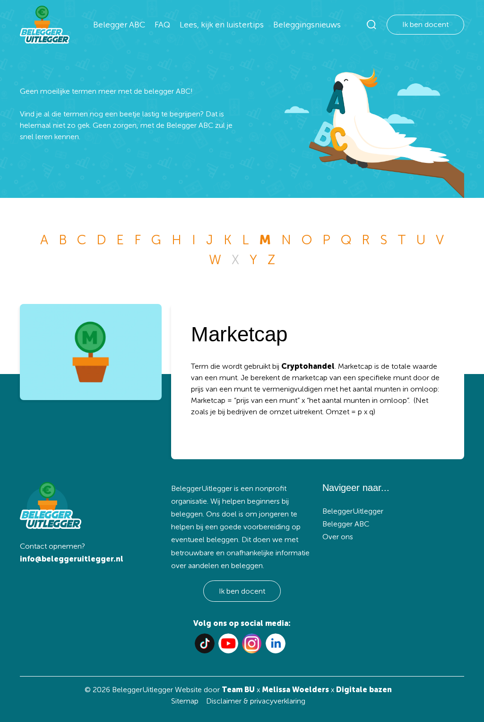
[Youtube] (228, 643)
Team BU (238, 689)
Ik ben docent (425, 24)
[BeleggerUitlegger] (44, 25)
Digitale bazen (364, 689)
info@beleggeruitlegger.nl (71, 558)
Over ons (337, 536)
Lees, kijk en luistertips (222, 24)
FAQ (162, 24)
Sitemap (185, 700)
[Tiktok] (205, 643)
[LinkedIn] (275, 643)
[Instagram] (252, 643)
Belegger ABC (119, 24)
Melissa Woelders (295, 689)
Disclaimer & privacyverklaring (255, 700)
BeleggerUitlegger (352, 511)
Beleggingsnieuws (307, 24)
